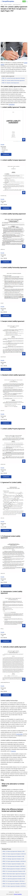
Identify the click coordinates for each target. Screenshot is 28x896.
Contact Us (11, 892)
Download (6, 154)
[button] (26, 1)
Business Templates (8, 4)
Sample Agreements (17, 4)
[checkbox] (1, 1)
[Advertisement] (14, 27)
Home (2, 4)
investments (11, 104)
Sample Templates (18, 894)
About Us (17, 892)
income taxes (19, 734)
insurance (13, 751)
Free (24, 1)
